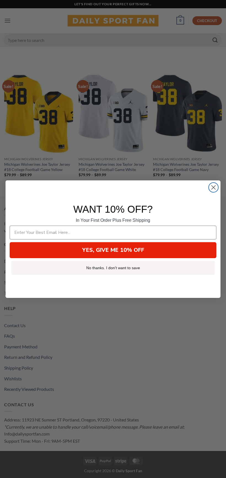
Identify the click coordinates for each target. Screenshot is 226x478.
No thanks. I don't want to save (113, 268)
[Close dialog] (213, 187)
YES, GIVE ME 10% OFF (113, 250)
